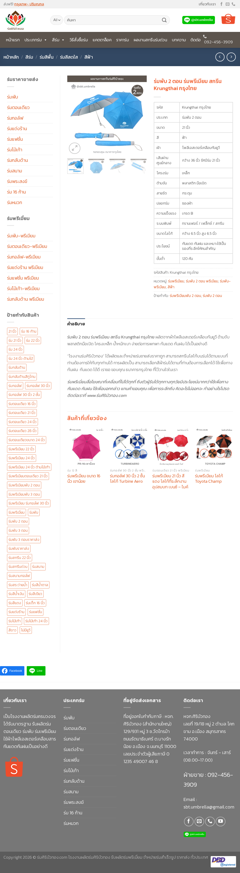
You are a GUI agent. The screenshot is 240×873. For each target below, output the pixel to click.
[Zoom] (74, 148)
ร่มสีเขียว (35, 593)
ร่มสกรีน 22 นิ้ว (19, 557)
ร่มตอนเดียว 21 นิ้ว (21, 412)
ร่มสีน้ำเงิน (16, 593)
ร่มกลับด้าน (17, 160)
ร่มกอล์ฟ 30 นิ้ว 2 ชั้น (24, 394)
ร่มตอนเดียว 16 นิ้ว (22, 403)
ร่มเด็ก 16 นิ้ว (35, 603)
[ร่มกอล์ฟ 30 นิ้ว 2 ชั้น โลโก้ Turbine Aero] (129, 447)
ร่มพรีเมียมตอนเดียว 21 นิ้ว (28, 476)
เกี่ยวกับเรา (207, 4)
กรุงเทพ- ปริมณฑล (29, 4)
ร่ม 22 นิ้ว (33, 340)
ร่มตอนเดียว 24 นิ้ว (22, 422)
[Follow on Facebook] (221, 4)
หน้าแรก (13, 40)
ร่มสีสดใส (69, 57)
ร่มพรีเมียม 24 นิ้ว (21, 458)
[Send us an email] (227, 4)
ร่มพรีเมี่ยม (16, 512)
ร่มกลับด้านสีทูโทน (21, 376)
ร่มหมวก (14, 202)
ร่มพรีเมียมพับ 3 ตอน (24, 494)
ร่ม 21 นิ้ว (14, 340)
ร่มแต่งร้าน (17, 128)
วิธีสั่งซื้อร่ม (79, 40)
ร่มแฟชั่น (15, 139)
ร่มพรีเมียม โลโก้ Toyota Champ (209, 478)
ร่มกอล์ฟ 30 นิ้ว (38, 385)
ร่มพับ (12, 96)
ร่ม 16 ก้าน (16, 191)
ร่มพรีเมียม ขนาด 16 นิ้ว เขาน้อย (83, 478)
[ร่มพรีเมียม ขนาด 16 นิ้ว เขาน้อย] (86, 447)
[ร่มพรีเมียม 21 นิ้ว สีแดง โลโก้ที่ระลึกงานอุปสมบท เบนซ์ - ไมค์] (171, 447)
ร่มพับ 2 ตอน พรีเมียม (202, 281)
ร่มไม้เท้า (14, 149)
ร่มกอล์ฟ (15, 117)
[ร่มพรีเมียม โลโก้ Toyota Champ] (214, 447)
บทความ (179, 40)
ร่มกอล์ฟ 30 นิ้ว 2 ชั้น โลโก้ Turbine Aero (127, 478)
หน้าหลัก (11, 57)
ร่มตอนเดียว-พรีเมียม (27, 246)
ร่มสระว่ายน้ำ (17, 585)
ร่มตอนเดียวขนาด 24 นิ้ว (26, 440)
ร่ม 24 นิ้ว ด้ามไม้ (20, 358)
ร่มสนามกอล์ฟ (19, 575)
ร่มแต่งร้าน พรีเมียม (25, 267)
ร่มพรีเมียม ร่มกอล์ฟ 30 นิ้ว (28, 503)
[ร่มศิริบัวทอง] (23, 20)
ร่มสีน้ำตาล (40, 585)
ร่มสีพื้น (46, 57)
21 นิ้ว (12, 331)
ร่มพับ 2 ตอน (18, 521)
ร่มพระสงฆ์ (17, 181)
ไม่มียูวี (25, 630)
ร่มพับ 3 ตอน (18, 530)
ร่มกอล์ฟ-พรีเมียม (24, 256)
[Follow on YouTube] (220, 821)
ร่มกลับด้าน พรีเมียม (25, 299)
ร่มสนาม (14, 170)
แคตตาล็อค (102, 40)
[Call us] (233, 4)
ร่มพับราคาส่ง (18, 548)
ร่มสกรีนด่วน (17, 566)
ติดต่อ (196, 40)
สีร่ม (55, 40)
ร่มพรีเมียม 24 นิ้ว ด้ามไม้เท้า (29, 467)
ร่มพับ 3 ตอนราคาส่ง (23, 539)
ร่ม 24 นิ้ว (15, 349)
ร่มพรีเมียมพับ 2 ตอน (24, 485)
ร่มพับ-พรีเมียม (21, 235)
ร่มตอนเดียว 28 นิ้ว (22, 430)
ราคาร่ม (122, 40)
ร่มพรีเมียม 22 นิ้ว (21, 449)
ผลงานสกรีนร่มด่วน (150, 40)
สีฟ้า (88, 57)
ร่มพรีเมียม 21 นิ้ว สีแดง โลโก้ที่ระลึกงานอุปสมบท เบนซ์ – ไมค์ (170, 481)
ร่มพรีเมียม (176, 281)
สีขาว (12, 630)
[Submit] (164, 20)
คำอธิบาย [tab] (76, 324)
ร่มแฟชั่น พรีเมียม (23, 277)
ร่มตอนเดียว (18, 107)
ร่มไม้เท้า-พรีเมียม (23, 288)
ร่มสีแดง (14, 603)
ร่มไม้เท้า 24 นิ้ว (36, 621)
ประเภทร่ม (33, 40)
